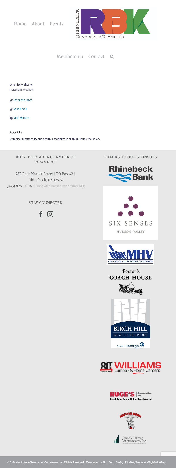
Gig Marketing (156, 462)
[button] (112, 57)
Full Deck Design (113, 462)
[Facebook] (41, 214)
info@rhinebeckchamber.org (61, 186)
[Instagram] (50, 214)
